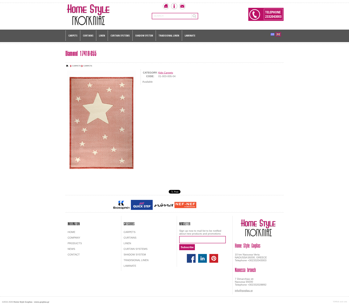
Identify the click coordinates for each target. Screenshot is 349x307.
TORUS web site (340, 302)
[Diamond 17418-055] (101, 123)
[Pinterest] (213, 258)
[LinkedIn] (202, 258)
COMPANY (74, 237)
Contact (182, 6)
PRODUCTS (75, 243)
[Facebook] (191, 258)
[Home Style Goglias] (88, 15)
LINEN (102, 35)
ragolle (233, 205)
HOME (71, 232)
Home (166, 6)
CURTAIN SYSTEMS (120, 35)
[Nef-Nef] (185, 205)
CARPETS (72, 35)
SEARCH (158, 16)
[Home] (67, 66)
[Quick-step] (142, 205)
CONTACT (74, 254)
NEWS (71, 248)
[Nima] (163, 205)
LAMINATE (190, 35)
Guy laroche (203, 205)
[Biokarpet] (121, 205)
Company (174, 6)
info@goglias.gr (244, 290)
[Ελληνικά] (272, 34)
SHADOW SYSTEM (144, 35)
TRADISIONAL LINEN (169, 35)
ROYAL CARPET (219, 205)
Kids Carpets (165, 72)
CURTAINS (88, 35)
